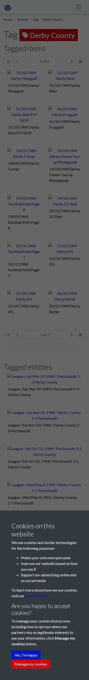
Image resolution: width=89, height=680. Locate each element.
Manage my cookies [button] (30, 664)
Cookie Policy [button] (36, 595)
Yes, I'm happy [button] (25, 655)
